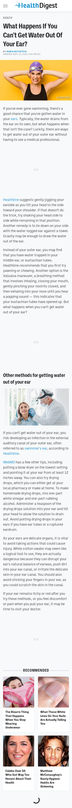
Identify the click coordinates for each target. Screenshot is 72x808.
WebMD (9, 462)
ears (14, 119)
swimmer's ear (36, 448)
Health (7, 17)
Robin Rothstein (16, 51)
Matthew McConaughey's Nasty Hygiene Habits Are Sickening (51, 778)
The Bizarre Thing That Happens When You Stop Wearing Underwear (17, 719)
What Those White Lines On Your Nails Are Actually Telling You (53, 717)
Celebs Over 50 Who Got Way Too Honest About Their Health (18, 776)
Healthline (11, 199)
